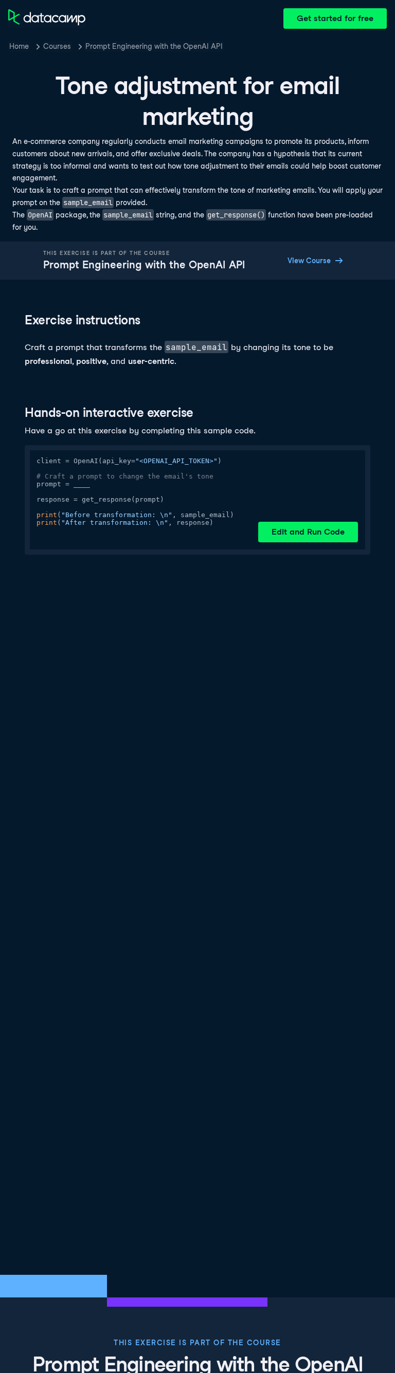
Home (19, 46)
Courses (57, 46)
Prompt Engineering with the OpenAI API (154, 46)
